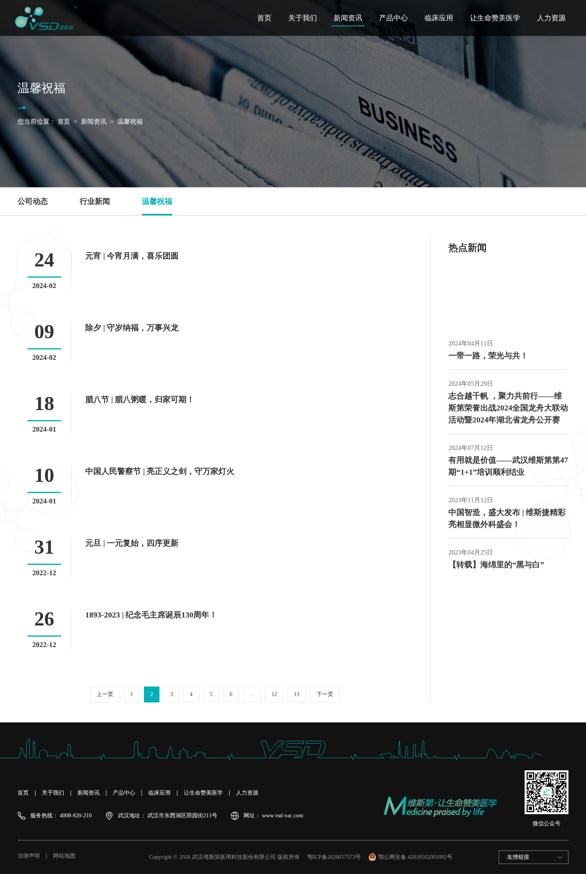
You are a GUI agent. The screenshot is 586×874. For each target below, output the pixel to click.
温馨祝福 (130, 121)
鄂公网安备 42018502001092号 (415, 857)
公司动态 (33, 201)
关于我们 (302, 18)
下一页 (325, 694)
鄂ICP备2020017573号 (334, 857)
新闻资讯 (348, 18)
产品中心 (393, 18)
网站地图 (64, 856)
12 (274, 694)
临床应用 (439, 18)
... (252, 694)
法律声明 (29, 856)
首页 (264, 18)
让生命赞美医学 (495, 18)
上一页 (104, 694)
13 (296, 694)
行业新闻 (95, 201)
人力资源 (551, 18)
